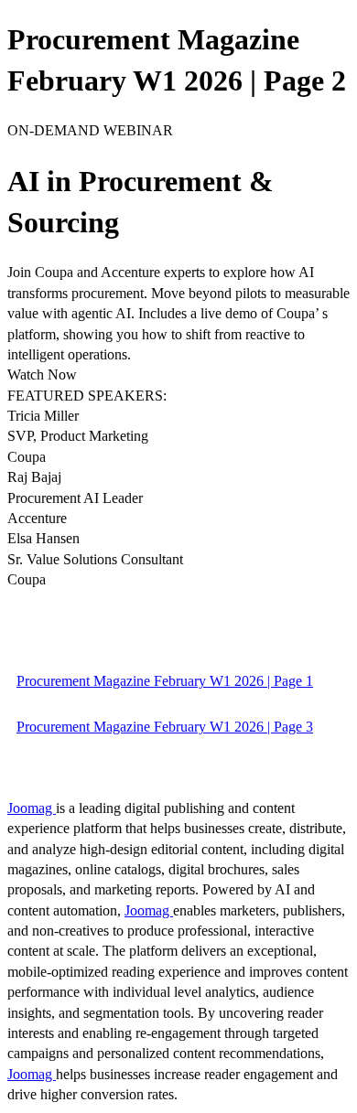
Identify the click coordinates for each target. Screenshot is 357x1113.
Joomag (31, 808)
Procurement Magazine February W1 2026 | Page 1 (164, 681)
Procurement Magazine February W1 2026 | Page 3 (164, 726)
